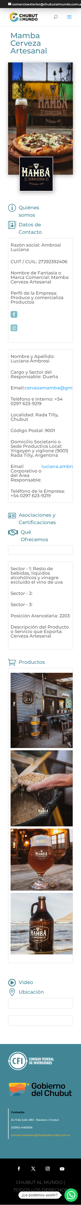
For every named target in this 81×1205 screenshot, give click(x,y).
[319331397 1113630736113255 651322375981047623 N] (42, 889)
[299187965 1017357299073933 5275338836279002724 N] (42, 953)
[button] (71, 1195)
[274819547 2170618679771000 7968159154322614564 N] (42, 746)
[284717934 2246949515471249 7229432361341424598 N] (42, 825)
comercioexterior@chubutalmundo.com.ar (40, 1135)
